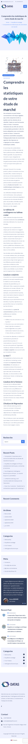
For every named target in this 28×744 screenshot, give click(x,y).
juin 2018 (7, 525)
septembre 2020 (9, 519)
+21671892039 (20, 1)
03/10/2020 (12, 636)
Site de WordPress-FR (10, 571)
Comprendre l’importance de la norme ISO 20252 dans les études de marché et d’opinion (13, 458)
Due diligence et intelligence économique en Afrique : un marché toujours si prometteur (13, 473)
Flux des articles (10, 565)
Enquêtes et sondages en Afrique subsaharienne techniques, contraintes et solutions (13, 466)
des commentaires (10, 568)
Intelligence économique (11, 548)
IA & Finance (7, 545)
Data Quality (7, 539)
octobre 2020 (8, 516)
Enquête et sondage (16, 22)
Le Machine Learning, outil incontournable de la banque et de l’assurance (12, 481)
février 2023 (7, 513)
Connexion (7, 562)
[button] (22, 603)
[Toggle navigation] (25, 6)
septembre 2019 (8, 522)
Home (7, 22)
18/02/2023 (12, 613)
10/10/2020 (12, 624)
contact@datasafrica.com (7, 1)
